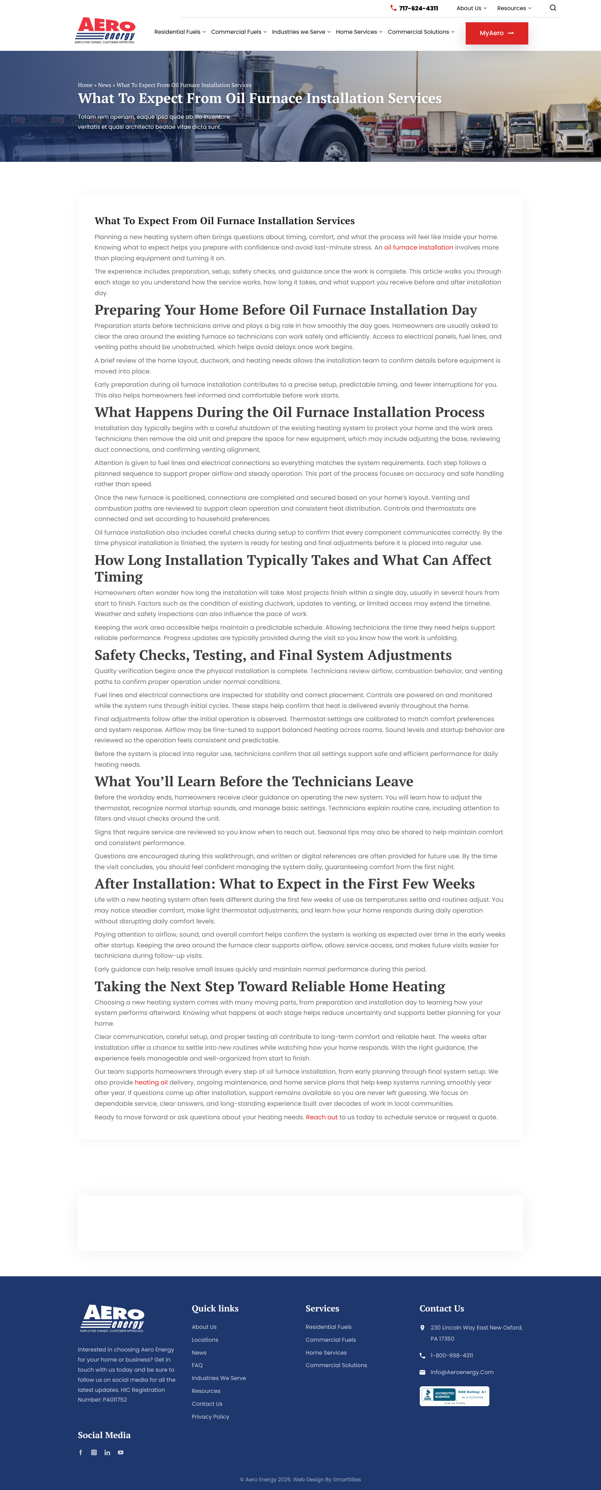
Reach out (322, 1117)
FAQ (197, 1365)
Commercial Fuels (331, 1340)
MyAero (492, 33)
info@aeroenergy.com (462, 1372)
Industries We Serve (219, 1378)
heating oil (151, 1082)
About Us (204, 1327)
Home (85, 85)
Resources (206, 1391)
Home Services (326, 1353)
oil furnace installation (419, 247)
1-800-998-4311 (452, 1355)
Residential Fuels (329, 1327)
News (104, 85)
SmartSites (347, 1479)
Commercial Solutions (336, 1365)
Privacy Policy (211, 1417)
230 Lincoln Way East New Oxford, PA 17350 (477, 1333)
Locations (205, 1340)
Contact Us (207, 1404)
